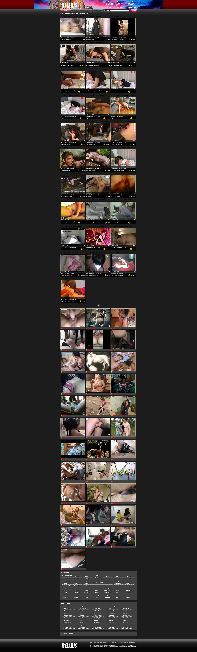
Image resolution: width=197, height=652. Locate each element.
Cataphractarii (132, 7)
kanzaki (98, 590)
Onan (123, 620)
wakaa (128, 578)
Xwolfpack (109, 1)
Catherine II (131, 4)
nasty (87, 576)
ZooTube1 (95, 622)
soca (98, 597)
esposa (108, 581)
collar (87, 585)
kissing (117, 144)
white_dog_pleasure (98, 583)
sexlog (108, 588)
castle (87, 590)
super (118, 590)
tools (77, 590)
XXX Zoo (110, 620)
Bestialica (124, 606)
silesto (69, 39)
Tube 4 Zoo (125, 608)
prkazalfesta (108, 590)
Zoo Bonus (120, 7)
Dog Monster (96, 613)
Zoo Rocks (131, 3)
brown (129, 588)
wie (97, 575)
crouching (66, 578)
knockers (66, 597)
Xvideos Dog (125, 615)
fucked (108, 592)
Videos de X (96, 610)
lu (129, 592)
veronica (93, 39)
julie (66, 592)
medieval (87, 588)
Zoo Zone (130, 6)
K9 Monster (96, 606)
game (87, 583)
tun (97, 579)
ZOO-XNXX (96, 608)
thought (65, 91)
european (77, 592)
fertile (121, 65)
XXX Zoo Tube (126, 627)
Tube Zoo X (111, 617)
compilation (90, 65)
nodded (115, 91)
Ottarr (107, 6)
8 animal (70, 5)
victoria (87, 592)
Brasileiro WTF (126, 613)
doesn (118, 576)
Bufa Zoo (124, 610)
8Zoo (109, 608)
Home (65, 10)
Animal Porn (131, 1)
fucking (118, 585)
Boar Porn (81, 627)
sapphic (87, 581)
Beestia (119, 6)
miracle (67, 196)
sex (64, 275)
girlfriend (97, 91)
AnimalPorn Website (127, 625)
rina (129, 576)
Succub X (95, 625)
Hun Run (81, 617)
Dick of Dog (111, 606)
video (89, 275)
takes (97, 592)
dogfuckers (118, 583)
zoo (121, 275)
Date (98, 10)
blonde (66, 590)
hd (89, 144)
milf (98, 585)
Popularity (87, 10)
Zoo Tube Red (96, 627)
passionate (118, 588)
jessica (129, 597)
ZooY (80, 620)
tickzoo (118, 196)
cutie (66, 583)
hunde (97, 577)
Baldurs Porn (111, 610)
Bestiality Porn (110, 3)
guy (108, 595)
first (70, 91)
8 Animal (95, 620)
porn (64, 222)
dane (118, 592)
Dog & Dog (81, 625)
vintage (118, 581)
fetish (87, 578)
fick (87, 595)
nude (90, 118)
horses (129, 583)
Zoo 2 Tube (125, 622)
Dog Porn (108, 7)
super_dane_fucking (66, 576)
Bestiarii (81, 622)
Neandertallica (111, 625)
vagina (115, 170)
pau (108, 583)
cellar (77, 576)
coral (117, 118)
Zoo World (110, 627)
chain (66, 581)
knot (94, 65)
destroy (77, 585)
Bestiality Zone (97, 617)
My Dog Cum (111, 613)
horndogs (97, 595)
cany (129, 595)
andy (129, 581)
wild (118, 595)
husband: (108, 597)
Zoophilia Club (97, 615)
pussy (118, 65)
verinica (68, 170)
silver (67, 39)
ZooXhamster (109, 4)
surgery (64, 65)
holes (77, 588)
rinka (97, 588)
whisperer (118, 578)
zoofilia (115, 39)
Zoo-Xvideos (120, 1)
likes (76, 578)
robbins (66, 595)
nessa (108, 576)
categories (76, 10)
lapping (115, 65)
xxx (91, 144)
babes (76, 595)
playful (66, 588)
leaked (115, 249)
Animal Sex (120, 3)
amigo (108, 585)
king (129, 585)
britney (77, 597)
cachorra (108, 578)
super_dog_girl (66, 585)
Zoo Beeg (110, 615)
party (64, 39)
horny (77, 581)
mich (87, 597)
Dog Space (110, 622)
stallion (129, 590)
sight (68, 91)
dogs (64, 249)
